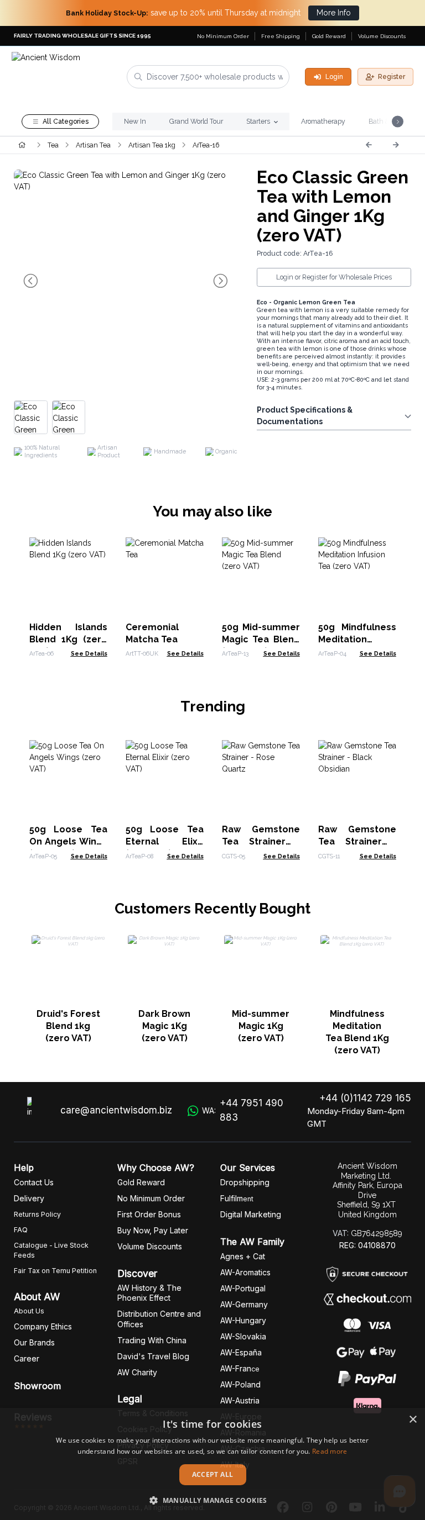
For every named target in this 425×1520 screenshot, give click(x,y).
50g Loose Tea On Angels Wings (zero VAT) (68, 841)
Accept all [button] (213, 1474)
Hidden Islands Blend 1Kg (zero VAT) (68, 639)
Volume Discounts (382, 36)
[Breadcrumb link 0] (22, 144)
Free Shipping (280, 36)
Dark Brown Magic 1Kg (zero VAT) (164, 1026)
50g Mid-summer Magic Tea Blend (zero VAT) (261, 639)
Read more (330, 1451)
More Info (334, 12)
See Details (89, 653)
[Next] (395, 144)
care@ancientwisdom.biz (116, 1110)
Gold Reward (329, 36)
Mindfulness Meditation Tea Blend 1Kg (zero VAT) (357, 1032)
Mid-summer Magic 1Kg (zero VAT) (260, 1026)
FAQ (21, 1230)
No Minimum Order (223, 36)
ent (236, 1199)
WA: (242, 1110)
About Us (29, 1311)
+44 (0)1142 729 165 (365, 1098)
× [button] (412, 1420)
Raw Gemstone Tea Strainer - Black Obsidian (357, 841)
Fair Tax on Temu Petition (55, 1270)
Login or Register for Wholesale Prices (334, 277)
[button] (212, 1500)
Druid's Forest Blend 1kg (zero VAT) (68, 1026)
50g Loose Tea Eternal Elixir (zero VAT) (165, 841)
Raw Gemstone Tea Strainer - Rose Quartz (261, 841)
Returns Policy (37, 1214)
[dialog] (212, 1464)
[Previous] (368, 144)
